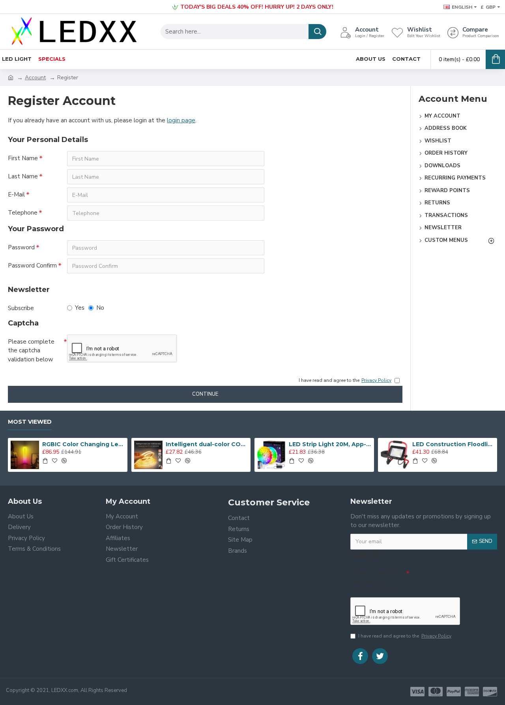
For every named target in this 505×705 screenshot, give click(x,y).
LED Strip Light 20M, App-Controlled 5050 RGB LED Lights (330, 444)
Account (35, 77)
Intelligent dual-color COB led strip (207, 444)
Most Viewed (30, 422)
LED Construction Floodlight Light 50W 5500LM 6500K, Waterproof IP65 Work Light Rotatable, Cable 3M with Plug (453, 444)
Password (21, 247)
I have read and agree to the (404, 636)
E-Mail (16, 194)
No (100, 308)
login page (181, 120)
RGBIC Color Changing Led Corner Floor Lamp (83, 444)
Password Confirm (32, 265)
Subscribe (21, 308)
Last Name (23, 176)
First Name (23, 158)
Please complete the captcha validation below (31, 350)
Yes (79, 308)
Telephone (22, 213)
